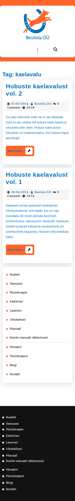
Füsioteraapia (18, 292)
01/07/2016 (19, 104)
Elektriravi (16, 301)
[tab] (20, 50)
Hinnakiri (16, 347)
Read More (19, 152)
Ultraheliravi (18, 319)
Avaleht (15, 274)
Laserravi (16, 310)
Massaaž (15, 328)
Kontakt (15, 374)
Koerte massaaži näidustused (28, 337)
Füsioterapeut (19, 356)
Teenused (16, 283)
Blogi (13, 365)
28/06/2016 (19, 192)
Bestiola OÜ (37, 38)
